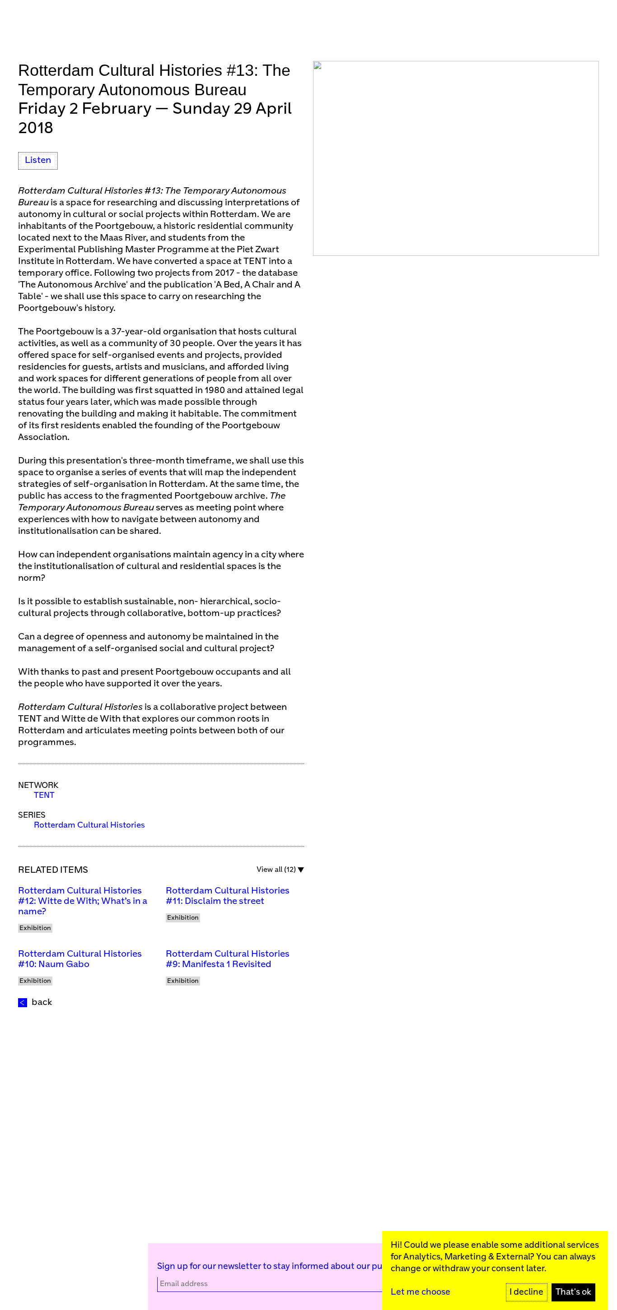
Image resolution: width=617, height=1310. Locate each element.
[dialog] (495, 1270)
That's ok (573, 1292)
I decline (526, 1292)
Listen (38, 160)
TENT (44, 796)
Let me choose (420, 1292)
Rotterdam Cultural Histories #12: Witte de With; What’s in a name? (82, 901)
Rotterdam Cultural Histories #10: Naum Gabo (80, 959)
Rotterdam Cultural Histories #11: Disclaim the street (228, 896)
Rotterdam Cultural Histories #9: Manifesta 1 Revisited (228, 959)
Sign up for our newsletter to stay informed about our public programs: (298, 1266)
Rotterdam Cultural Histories (89, 825)
